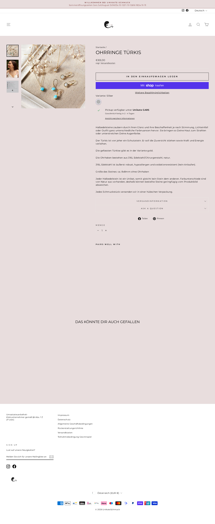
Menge (100, 225)
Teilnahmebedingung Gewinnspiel (75, 437)
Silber (98, 102)
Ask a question (152, 208)
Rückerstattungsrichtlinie (70, 428)
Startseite (100, 47)
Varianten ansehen (30, 375)
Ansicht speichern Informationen (120, 118)
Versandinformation (152, 201)
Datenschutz (64, 419)
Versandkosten (108, 63)
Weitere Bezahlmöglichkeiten (152, 92)
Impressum (63, 415)
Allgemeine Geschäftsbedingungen (75, 424)
